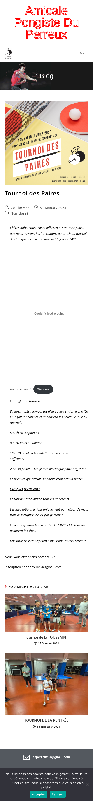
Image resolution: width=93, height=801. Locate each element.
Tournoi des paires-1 (21, 389)
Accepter (38, 794)
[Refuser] (87, 784)
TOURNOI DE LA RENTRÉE (46, 720)
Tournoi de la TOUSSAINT (46, 637)
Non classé (19, 213)
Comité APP (20, 207)
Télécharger (43, 389)
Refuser (57, 794)
